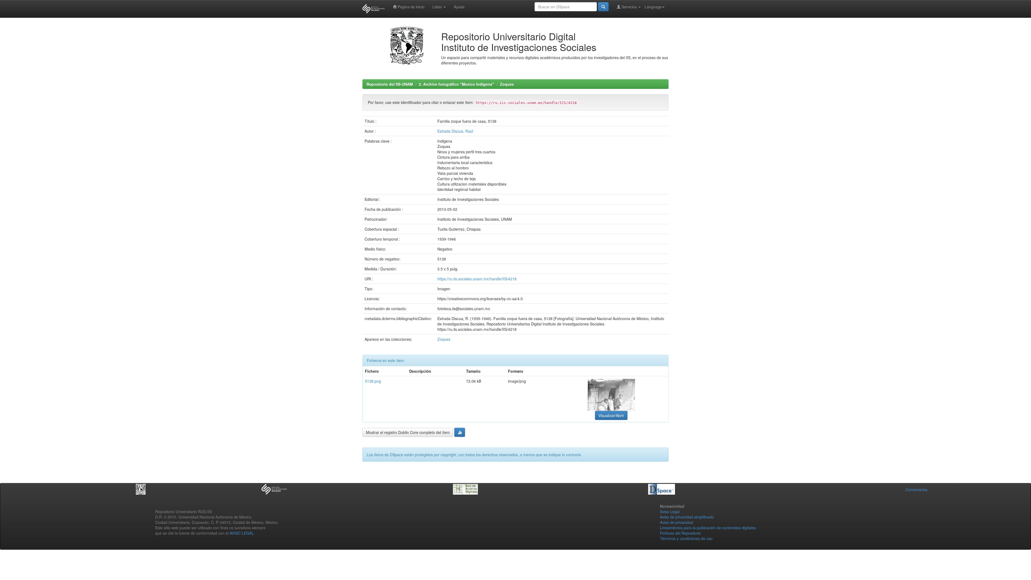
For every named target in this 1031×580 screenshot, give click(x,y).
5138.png (373, 381)
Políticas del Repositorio (680, 533)
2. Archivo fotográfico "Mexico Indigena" (456, 84)
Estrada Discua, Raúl (455, 131)
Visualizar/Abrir (611, 415)
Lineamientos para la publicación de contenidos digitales (708, 527)
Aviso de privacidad (676, 522)
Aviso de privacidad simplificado (687, 517)
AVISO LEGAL (242, 533)
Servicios (629, 6)
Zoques (507, 84)
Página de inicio (410, 6)
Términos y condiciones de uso (686, 538)
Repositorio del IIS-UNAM (389, 84)
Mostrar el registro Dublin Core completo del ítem (408, 432)
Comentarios (916, 489)
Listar (438, 6)
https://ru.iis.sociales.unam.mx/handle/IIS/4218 (477, 278)
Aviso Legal (670, 511)
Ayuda (459, 6)
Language (653, 6)
